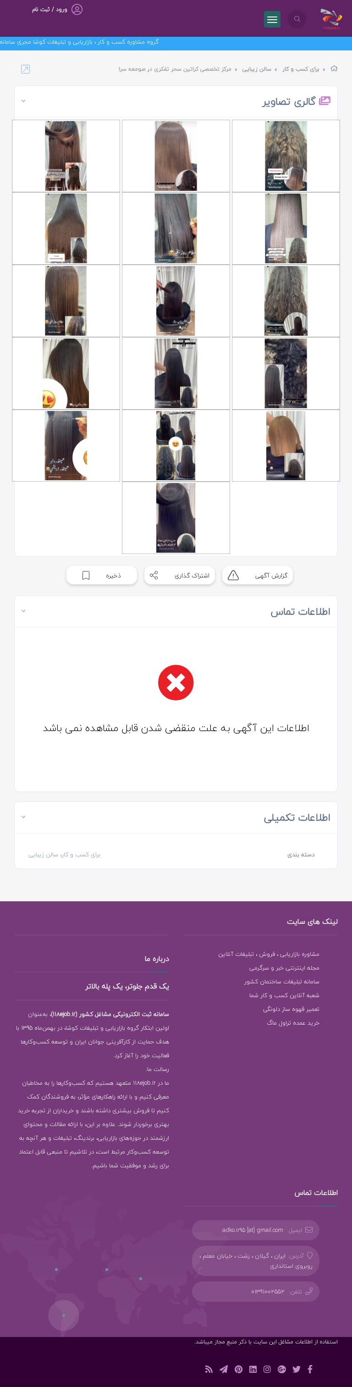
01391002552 (268, 1292)
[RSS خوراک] (209, 1371)
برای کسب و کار (300, 69)
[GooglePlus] (282, 1371)
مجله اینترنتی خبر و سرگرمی (284, 968)
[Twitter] (296, 1371)
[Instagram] (267, 1371)
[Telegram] (224, 1371)
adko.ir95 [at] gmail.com (252, 1230)
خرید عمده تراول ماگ (293, 1023)
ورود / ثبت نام (49, 9)
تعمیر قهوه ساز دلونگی (291, 1009)
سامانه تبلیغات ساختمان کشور (281, 981)
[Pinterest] (238, 1371)
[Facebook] (310, 1371)
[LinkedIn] (253, 1371)
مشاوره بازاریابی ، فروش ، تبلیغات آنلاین (268, 954)
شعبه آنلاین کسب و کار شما (284, 995)
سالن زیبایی (256, 69)
